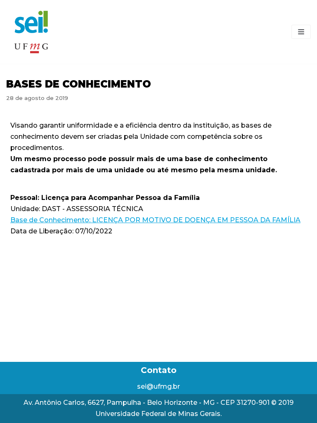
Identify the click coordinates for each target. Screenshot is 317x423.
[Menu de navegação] (301, 32)
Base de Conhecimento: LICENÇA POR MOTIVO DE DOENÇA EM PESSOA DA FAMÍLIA (155, 220)
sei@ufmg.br (158, 386)
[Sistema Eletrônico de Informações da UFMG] (31, 32)
